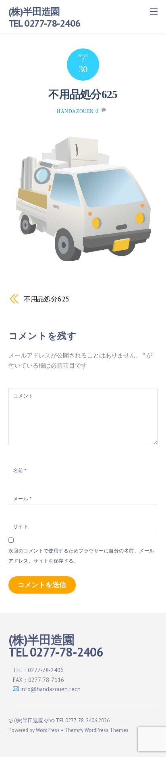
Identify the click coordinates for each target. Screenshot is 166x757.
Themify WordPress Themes (96, 730)
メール (22, 499)
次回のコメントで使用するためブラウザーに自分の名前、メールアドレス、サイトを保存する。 (81, 556)
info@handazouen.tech (51, 689)
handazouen (75, 111)
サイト (20, 526)
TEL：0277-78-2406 (38, 670)
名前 (20, 470)
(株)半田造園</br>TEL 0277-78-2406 (55, 720)
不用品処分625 (83, 94)
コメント (23, 396)
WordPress (48, 730)
